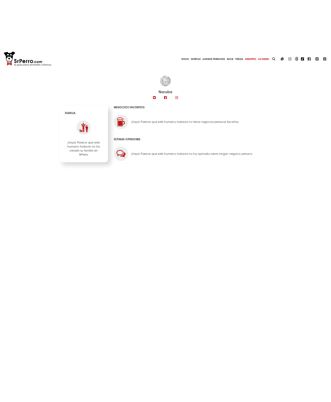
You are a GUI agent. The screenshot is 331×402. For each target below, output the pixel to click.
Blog (230, 59)
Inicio (185, 59)
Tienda (239, 59)
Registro (250, 59)
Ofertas (196, 59)
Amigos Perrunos (213, 59)
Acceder (263, 59)
